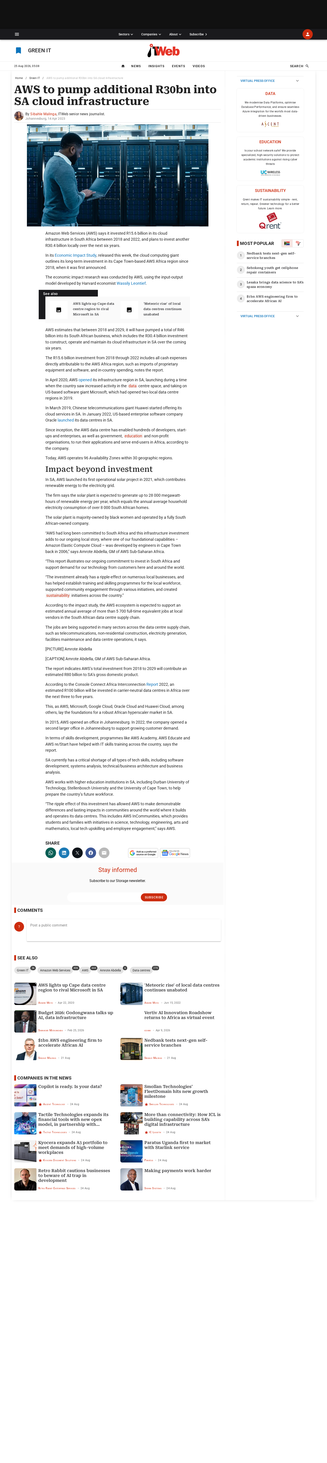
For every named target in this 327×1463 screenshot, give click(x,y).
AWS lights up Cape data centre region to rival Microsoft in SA (93, 309)
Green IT (34, 78)
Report (152, 684)
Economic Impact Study (75, 255)
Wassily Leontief (131, 283)
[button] (17, 34)
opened (85, 379)
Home (19, 78)
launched (66, 420)
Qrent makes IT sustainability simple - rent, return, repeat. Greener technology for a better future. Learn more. (270, 204)
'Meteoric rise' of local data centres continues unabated (162, 309)
